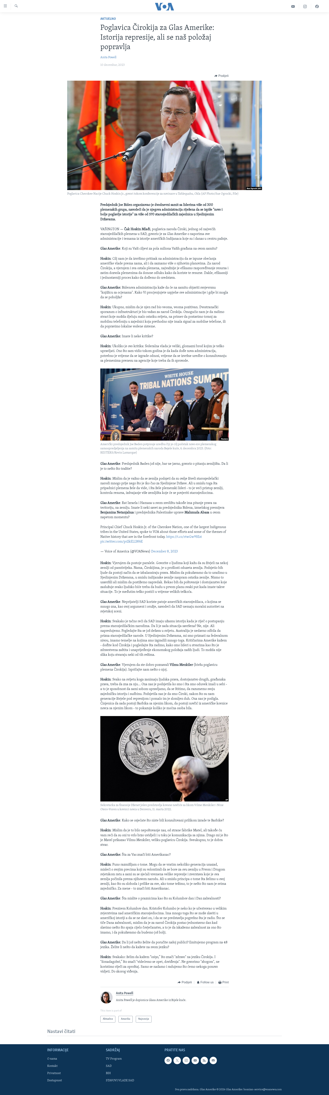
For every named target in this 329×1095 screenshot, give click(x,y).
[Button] (221, 75)
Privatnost (54, 1073)
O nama (52, 1058)
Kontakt (52, 1066)
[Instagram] (305, 7)
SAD (109, 1066)
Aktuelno (108, 19)
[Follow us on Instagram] (186, 1060)
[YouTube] (293, 7)
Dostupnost (54, 1080)
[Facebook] (317, 7)
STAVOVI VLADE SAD (120, 1080)
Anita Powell (108, 57)
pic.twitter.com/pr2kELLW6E (121, 542)
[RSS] (204, 1060)
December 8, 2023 (164, 551)
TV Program (114, 1058)
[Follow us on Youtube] (195, 1060)
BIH (108, 1073)
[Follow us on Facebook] (168, 1060)
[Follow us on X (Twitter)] (177, 1060)
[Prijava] (213, 1060)
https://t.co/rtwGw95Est (184, 537)
